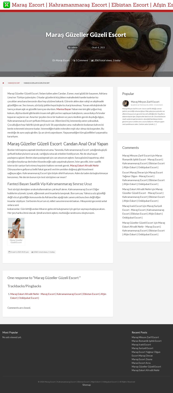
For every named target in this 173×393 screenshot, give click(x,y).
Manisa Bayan (63, 109)
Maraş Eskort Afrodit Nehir (84, 165)
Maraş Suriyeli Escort (142, 348)
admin (74, 47)
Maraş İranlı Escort (132, 205)
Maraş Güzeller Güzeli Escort (138, 222)
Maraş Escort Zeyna (142, 359)
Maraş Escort (63, 60)
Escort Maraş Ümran (133, 172)
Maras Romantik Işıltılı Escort (147, 340)
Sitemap (86, 384)
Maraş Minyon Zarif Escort (145, 101)
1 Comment (158, 105)
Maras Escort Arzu (141, 363)
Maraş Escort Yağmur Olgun (146, 352)
